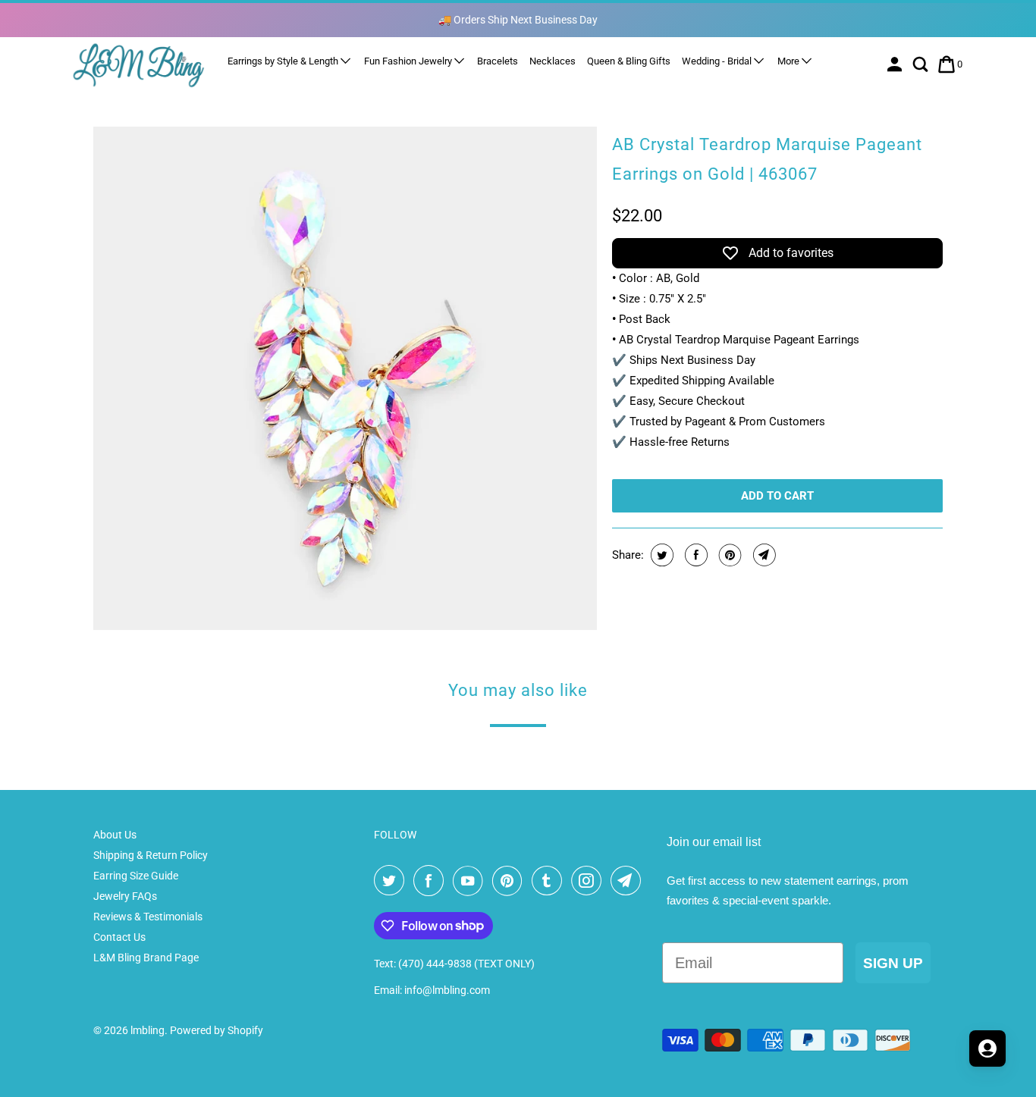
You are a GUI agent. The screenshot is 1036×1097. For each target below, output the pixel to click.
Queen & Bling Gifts (628, 61)
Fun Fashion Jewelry (409, 61)
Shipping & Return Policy (150, 855)
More (789, 61)
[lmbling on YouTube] (471, 881)
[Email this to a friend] (762, 555)
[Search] (922, 64)
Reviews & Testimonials (147, 917)
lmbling (147, 1030)
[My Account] (896, 64)
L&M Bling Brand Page (146, 957)
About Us (115, 835)
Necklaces (552, 61)
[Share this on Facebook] (694, 555)
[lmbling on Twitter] (392, 881)
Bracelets (497, 61)
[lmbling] (139, 64)
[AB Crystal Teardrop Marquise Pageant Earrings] (345, 378)
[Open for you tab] (987, 1048)
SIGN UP (893, 963)
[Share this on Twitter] (660, 555)
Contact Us (119, 937)
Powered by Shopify (216, 1030)
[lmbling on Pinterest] (510, 881)
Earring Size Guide (135, 876)
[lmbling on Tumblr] (550, 881)
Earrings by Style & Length (284, 61)
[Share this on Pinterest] (728, 555)
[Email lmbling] (629, 881)
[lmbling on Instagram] (589, 881)
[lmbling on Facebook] (431, 881)
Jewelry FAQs (125, 896)
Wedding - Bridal (718, 61)
